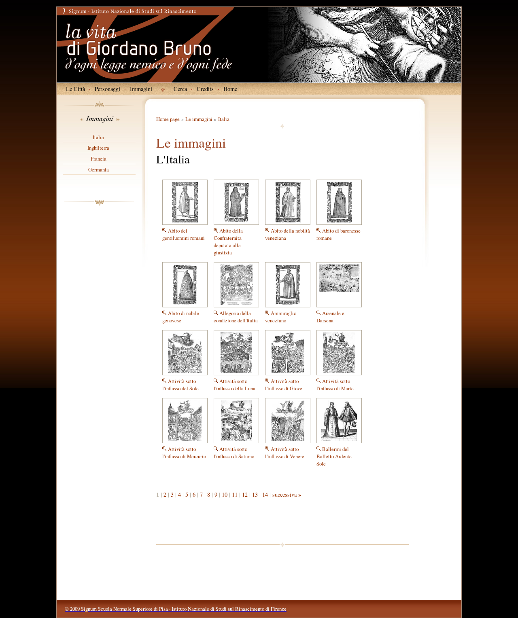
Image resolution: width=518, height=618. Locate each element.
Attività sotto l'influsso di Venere (284, 452)
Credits (205, 89)
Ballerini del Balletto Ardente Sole (334, 456)
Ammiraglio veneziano (280, 316)
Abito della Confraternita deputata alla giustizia (228, 241)
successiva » (286, 494)
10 (224, 494)
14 (265, 494)
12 (245, 494)
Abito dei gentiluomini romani (183, 234)
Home (230, 89)
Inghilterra (98, 147)
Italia (98, 137)
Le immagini (198, 119)
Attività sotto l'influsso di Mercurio (184, 452)
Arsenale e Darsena (330, 316)
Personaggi (107, 89)
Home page (168, 119)
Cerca (180, 89)
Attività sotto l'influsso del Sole (180, 384)
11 (235, 494)
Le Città (75, 89)
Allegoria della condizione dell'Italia (236, 316)
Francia (98, 158)
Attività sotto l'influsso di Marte (335, 384)
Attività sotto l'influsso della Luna (234, 384)
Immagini (141, 89)
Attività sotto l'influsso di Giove (283, 384)
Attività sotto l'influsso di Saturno (234, 452)
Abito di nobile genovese (180, 316)
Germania (98, 169)
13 (255, 494)
